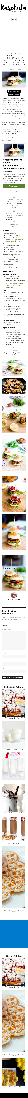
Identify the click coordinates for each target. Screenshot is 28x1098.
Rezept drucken (14, 94)
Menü (14, 19)
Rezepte (17, 53)
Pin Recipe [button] (15, 191)
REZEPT (12, 239)
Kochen (11, 53)
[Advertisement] (14, 37)
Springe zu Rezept (14, 91)
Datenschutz (21, 1095)
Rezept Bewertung (8, 623)
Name (4, 653)
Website (4, 668)
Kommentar (6, 629)
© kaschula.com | (6, 1095)
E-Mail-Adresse (7, 661)
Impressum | (14, 1095)
